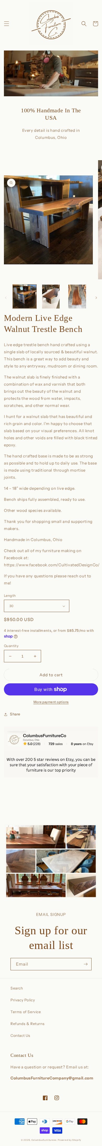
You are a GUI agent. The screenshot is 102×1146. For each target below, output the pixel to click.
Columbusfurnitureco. (44, 1140)
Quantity (11, 646)
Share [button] (15, 714)
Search (16, 988)
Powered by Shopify (69, 1140)
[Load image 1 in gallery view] (24, 296)
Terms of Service (25, 1011)
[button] (6, 23)
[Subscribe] (85, 964)
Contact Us (20, 1035)
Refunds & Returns (27, 1023)
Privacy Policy (22, 1000)
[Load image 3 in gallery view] (77, 296)
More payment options (51, 702)
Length (10, 595)
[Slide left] (6, 298)
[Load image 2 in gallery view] (51, 296)
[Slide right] (96, 298)
